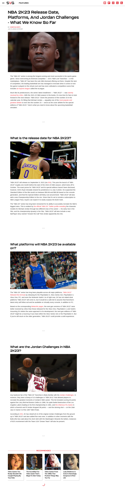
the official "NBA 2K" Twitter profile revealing (50, 206)
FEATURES (24, 3)
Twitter (76, 70)
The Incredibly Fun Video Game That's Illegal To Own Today (33, 474)
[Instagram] (113, 3)
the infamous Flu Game (64, 405)
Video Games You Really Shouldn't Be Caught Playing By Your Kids (15, 475)
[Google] (117, 3)
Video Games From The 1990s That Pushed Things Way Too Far (52, 475)
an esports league (23, 88)
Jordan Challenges (67, 395)
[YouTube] (105, 3)
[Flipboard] (109, 3)
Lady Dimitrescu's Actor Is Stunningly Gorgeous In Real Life (70, 475)
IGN (49, 182)
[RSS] (121, 3)
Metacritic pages (37, 306)
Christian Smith (15, 27)
